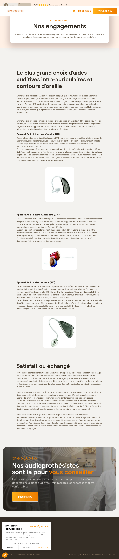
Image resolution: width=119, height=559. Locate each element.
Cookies (112, 555)
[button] (4, 11)
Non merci (10, 547)
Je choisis (26, 547)
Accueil (12, 5)
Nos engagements (24, 5)
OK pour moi (43, 547)
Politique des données (93, 555)
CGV (105, 555)
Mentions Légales (75, 555)
